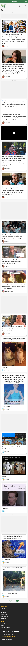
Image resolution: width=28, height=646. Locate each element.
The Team (3, 623)
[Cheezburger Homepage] (14, 639)
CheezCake (3, 618)
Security (20, 643)
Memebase (14, 1)
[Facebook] (23, 6)
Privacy (17, 643)
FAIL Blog (3, 610)
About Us (3, 625)
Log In (25, 1)
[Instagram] (20, 6)
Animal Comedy (4, 614)
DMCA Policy (25, 643)
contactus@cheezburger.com (8, 636)
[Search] (3, 2)
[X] (26, 6)
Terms (15, 643)
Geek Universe (4, 616)
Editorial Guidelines (5, 627)
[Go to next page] (17, 601)
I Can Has (3, 608)
